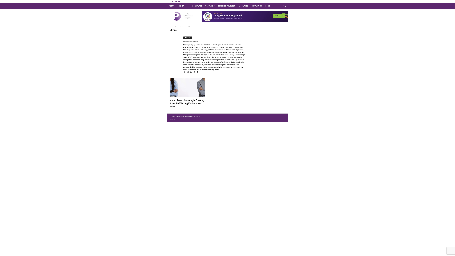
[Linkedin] (179, 1)
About (171, 6)
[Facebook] (172, 1)
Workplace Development (203, 6)
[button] (284, 6)
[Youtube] (197, 72)
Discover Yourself (226, 6)
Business (172, 96)
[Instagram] (175, 1)
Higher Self (183, 6)
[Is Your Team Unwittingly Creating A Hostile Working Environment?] (187, 87)
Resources (243, 6)
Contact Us (257, 6)
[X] (194, 72)
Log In (268, 6)
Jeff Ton (172, 106)
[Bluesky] (183, 1)
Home (171, 27)
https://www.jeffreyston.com (190, 41)
